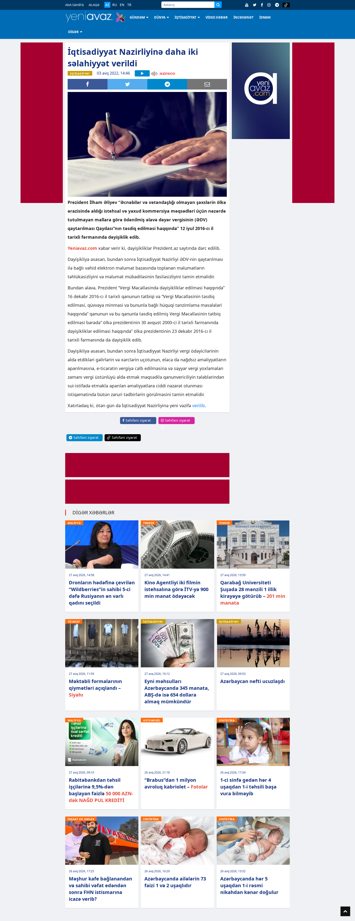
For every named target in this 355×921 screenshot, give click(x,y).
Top (345, 911)
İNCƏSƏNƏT (244, 17)
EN (122, 5)
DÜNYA (159, 17)
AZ (107, 4)
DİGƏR (73, 32)
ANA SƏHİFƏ (74, 5)
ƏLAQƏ (94, 5)
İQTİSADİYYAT (185, 17)
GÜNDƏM (137, 17)
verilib (198, 405)
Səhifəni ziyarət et (136, 423)
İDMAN (265, 17)
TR (129, 5)
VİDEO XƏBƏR (217, 17)
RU (114, 5)
